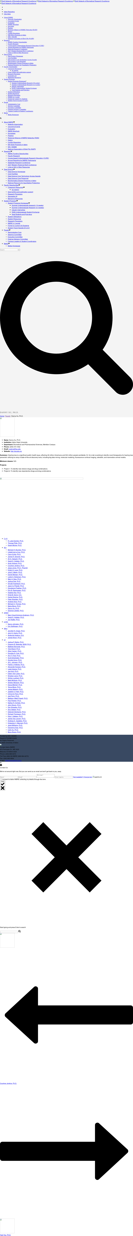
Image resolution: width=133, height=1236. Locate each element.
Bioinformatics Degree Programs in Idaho (20, 63)
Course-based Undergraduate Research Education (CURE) (26, 45)
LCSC (6, 622)
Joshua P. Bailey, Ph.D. (16, 642)
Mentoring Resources (14, 77)
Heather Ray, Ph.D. (14, 592)
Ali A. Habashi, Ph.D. (15, 559)
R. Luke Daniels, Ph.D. (16, 541)
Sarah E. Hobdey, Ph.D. (16, 561)
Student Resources (13, 93)
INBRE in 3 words (13, 97)
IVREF (6, 613)
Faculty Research (13, 44)
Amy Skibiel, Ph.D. (14, 709)
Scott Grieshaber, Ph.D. (16, 658)
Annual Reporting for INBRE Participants (21, 47)
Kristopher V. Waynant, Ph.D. (18, 723)
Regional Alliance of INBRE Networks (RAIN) (22, 30)
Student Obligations (14, 92)
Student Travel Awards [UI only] (18, 100)
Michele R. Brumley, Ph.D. (17, 550)
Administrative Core (14, 104)
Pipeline (10, 28)
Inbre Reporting (9, 12)
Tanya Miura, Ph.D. (14, 687)
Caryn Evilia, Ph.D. (14, 554)
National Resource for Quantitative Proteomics (22, 65)
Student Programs (9, 79)
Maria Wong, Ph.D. (14, 606)
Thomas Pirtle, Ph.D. (15, 543)
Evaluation (11, 23)
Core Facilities (12, 58)
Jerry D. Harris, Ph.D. (15, 633)
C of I (5, 538)
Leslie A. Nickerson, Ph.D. (17, 577)
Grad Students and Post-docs (20, 90)
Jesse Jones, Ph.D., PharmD (18, 568)
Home (2, 416)
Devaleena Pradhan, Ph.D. (17, 588)
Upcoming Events (13, 21)
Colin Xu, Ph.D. (13, 730)
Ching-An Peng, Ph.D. (15, 694)
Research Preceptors (14, 74)
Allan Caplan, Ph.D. (15, 651)
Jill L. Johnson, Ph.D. (15, 662)
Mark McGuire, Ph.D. (15, 680)
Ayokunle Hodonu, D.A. (16, 635)
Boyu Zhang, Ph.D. (14, 732)
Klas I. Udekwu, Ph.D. (15, 716)
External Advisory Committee (17, 109)
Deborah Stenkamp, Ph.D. (17, 712)
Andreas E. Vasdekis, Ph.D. (17, 721)
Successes (11, 26)
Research (7, 40)
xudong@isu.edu (15, 449)
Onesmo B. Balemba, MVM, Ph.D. (19, 644)
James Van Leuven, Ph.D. (17, 718)
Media (6, 113)
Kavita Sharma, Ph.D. (15, 597)
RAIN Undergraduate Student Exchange (24, 88)
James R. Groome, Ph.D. (16, 556)
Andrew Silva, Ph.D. (15, 601)
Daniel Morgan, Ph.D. (15, 574)
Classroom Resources (14, 69)
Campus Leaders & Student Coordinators (20, 111)
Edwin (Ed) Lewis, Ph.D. (16, 673)
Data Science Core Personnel (17, 61)
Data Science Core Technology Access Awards (22, 60)
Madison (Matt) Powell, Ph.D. (18, 698)
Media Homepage (13, 115)
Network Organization (15, 19)
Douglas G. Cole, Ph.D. (16, 653)
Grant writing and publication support (19, 72)
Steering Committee (14, 106)
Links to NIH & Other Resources (18, 53)
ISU (5, 547)
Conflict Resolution (14, 33)
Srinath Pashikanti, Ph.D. (16, 583)
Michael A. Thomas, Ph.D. (17, 604)
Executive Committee (14, 107)
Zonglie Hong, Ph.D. (15, 660)
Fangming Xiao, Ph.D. (15, 727)
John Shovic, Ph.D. (14, 705)
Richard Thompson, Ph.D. (17, 714)
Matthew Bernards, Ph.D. (16, 646)
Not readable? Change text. (82, 777)
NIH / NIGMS (12, 37)
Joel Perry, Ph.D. (13, 696)
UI (4, 640)
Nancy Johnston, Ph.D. (16, 624)
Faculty (7, 416)
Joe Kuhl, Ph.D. (13, 671)
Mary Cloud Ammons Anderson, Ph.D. (21, 615)
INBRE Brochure (13, 24)
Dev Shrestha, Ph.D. (15, 707)
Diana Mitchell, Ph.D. (15, 685)
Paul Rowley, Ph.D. (14, 700)
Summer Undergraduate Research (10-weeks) (26, 83)
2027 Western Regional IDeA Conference (20, 51)
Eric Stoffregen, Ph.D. (15, 626)
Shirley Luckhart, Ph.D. (16, 678)
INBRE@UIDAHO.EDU (13, 760)
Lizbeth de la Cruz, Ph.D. (16, 552)
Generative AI (12, 76)
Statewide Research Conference (17, 49)
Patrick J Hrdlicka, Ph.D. (16, 664)
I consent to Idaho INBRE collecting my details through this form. (24, 779)
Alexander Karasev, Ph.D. (17, 667)
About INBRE (8, 17)
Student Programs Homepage (17, 81)
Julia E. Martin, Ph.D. (15, 572)
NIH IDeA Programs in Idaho (17, 35)
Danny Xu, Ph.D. (13, 608)
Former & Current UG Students (17, 99)
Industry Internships (18, 86)
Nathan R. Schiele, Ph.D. (16, 703)
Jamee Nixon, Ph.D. (15, 637)
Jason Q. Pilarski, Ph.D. (16, 586)
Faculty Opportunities (10, 67)
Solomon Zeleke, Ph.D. (16, 610)
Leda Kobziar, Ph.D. (15, 669)
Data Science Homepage (15, 56)
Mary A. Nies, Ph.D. (14, 579)
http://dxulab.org (16, 451)
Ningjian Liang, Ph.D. (15, 676)
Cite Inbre (7, 14)
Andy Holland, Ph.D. (15, 563)
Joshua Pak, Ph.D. (14, 581)
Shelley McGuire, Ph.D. (16, 682)
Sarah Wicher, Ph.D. (15, 545)
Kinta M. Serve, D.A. (15, 595)
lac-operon (15, 70)
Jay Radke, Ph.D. (14, 619)
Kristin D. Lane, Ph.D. (15, 570)
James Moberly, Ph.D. (15, 689)
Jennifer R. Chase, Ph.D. (16, 631)
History (10, 31)
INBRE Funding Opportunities (17, 42)
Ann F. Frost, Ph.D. (14, 655)
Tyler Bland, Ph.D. (14, 649)
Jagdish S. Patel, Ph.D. (16, 691)
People (6, 102)
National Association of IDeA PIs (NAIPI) (21, 38)
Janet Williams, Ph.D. (15, 725)
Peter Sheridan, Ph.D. (15, 599)
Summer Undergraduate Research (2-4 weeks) (26, 85)
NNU (5, 628)
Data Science (8, 54)
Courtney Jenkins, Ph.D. (16, 565)
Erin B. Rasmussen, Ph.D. (17, 590)
